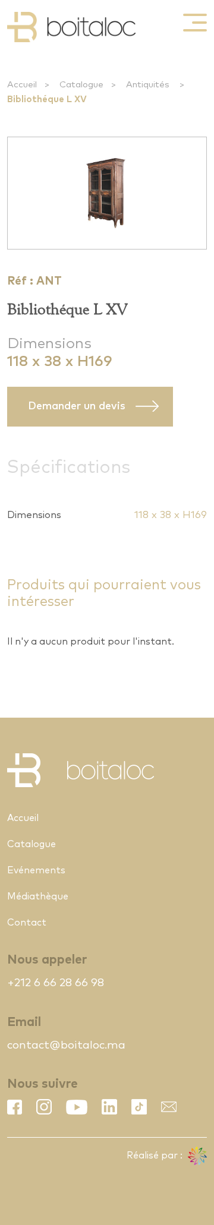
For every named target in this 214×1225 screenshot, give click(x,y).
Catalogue (81, 84)
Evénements (36, 870)
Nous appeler (47, 960)
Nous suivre (42, 1084)
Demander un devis (76, 406)
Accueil (22, 84)
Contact (26, 922)
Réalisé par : (156, 1155)
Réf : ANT (34, 281)
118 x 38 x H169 (170, 515)
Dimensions (49, 343)
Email (24, 1022)
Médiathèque (37, 896)
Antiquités (149, 84)
